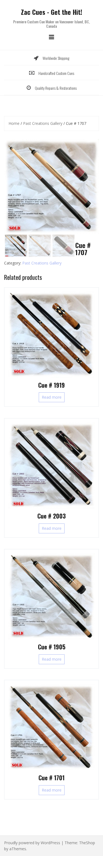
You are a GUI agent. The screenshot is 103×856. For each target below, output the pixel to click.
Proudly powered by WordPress (32, 842)
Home (14, 123)
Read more (52, 397)
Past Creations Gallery (42, 123)
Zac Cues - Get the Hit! (51, 12)
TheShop (87, 842)
